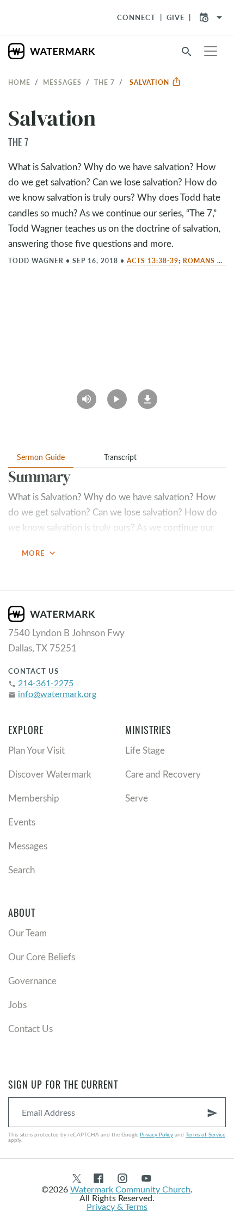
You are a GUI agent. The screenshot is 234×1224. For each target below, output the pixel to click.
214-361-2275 (45, 682)
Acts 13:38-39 (152, 260)
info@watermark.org (57, 693)
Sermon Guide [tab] (41, 457)
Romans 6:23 (207, 260)
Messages (62, 82)
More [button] (40, 553)
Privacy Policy (156, 1134)
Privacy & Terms (117, 1206)
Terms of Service (205, 1134)
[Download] (147, 395)
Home (19, 82)
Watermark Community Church (130, 1189)
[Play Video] (117, 395)
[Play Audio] (86, 395)
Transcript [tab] (120, 457)
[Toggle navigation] (210, 51)
